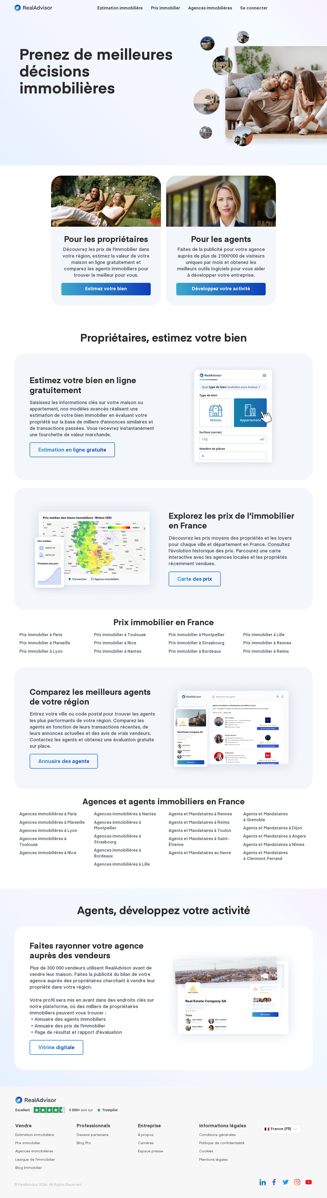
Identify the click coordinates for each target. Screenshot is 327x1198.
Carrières (146, 1143)
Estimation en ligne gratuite (72, 450)
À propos (146, 1135)
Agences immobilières (210, 8)
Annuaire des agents (63, 761)
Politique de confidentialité (221, 1143)
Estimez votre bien (106, 289)
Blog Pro (84, 1143)
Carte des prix (194, 579)
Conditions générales (217, 1135)
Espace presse (150, 1151)
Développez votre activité (221, 289)
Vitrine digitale (56, 1047)
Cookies (206, 1151)
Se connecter (253, 8)
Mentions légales (213, 1159)
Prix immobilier (165, 8)
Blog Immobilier (28, 1168)
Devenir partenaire (93, 1135)
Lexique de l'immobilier (35, 1159)
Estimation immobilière (120, 8)
